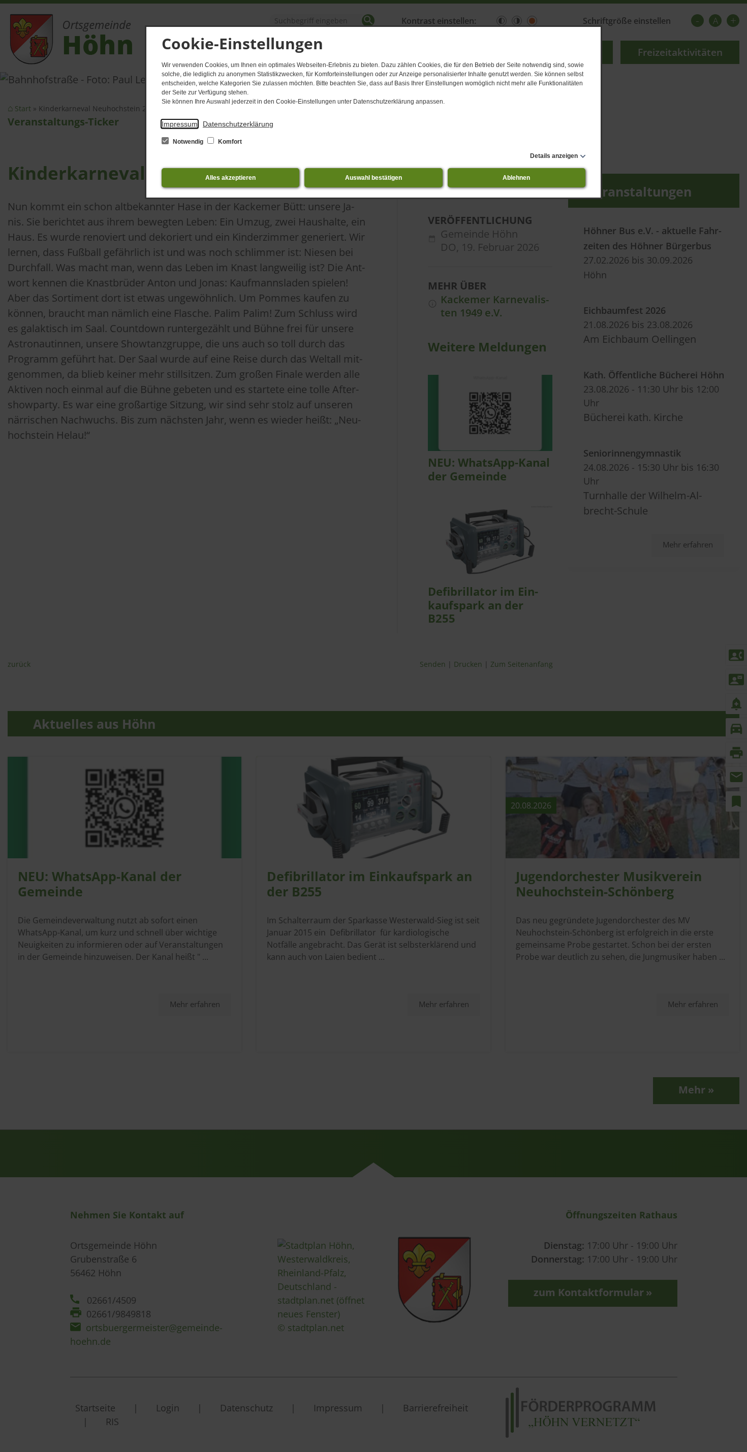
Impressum (180, 124)
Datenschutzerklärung (238, 124)
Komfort (229, 141)
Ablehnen (516, 177)
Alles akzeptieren (230, 177)
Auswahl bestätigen (373, 177)
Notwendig (188, 141)
